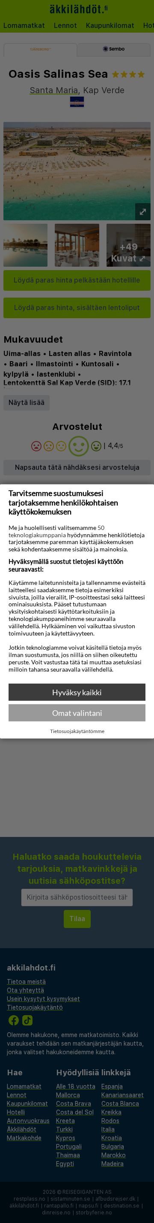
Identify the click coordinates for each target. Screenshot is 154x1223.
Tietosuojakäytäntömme (77, 731)
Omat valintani (77, 713)
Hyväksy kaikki (77, 692)
